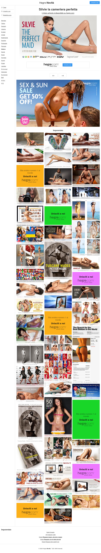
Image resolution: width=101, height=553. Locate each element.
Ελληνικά (4, 69)
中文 (2, 83)
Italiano (3, 49)
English (3, 32)
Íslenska (3, 21)
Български (4, 75)
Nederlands (4, 38)
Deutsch (3, 26)
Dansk (3, 52)
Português (4, 43)
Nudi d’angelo (50, 532)
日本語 (3, 35)
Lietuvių (3, 29)
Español (3, 40)
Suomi (3, 60)
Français (3, 46)
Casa (4, 7)
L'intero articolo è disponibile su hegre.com (58, 13)
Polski (3, 63)
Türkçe (3, 23)
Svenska (3, 58)
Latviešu (3, 66)
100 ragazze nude (50, 535)
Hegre (46, 2)
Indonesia (4, 72)
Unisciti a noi (94, 2)
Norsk (3, 55)
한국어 (3, 80)
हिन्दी (2, 78)
